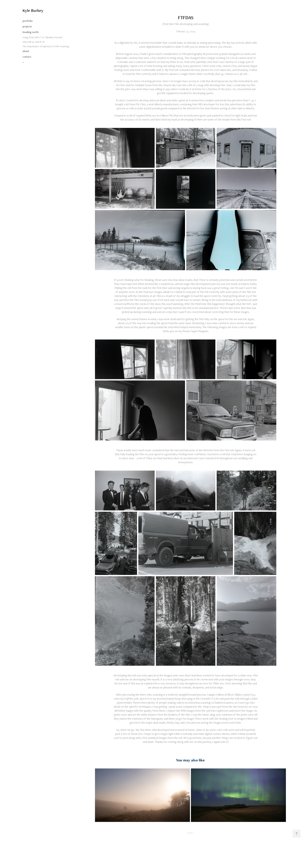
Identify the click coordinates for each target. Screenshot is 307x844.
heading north (31, 32)
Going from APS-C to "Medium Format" (43, 37)
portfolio (28, 21)
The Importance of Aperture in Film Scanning (46, 46)
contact (27, 56)
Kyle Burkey (33, 10)
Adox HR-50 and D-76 (34, 42)
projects (27, 26)
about (26, 51)
